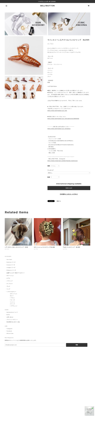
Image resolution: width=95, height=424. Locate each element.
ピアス (8, 278)
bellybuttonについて (12, 312)
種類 (49, 166)
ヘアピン (12, 297)
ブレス (8, 286)
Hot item (9, 259)
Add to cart (69, 188)
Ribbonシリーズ (11, 270)
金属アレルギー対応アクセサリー (16, 273)
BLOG (8, 314)
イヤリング (10, 281)
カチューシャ (13, 293)
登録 (77, 344)
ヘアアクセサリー (11, 291)
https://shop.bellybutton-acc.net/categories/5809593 (63, 118)
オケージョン (10, 275)
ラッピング (51, 170)
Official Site (10, 333)
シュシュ (12, 302)
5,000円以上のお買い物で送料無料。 (47, 1)
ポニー (12, 295)
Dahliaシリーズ (11, 262)
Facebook (9, 331)
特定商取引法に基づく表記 (13, 322)
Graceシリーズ (11, 265)
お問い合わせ (10, 317)
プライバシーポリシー (12, 319)
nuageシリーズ (11, 267)
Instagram (9, 328)
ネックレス (10, 283)
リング (8, 289)
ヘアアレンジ (13, 306)
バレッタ (12, 300)
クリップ (12, 304)
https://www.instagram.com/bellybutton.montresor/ (63, 160)
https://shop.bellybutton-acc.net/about (59, 128)
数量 (49, 177)
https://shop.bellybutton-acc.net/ (57, 110)
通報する (59, 201)
